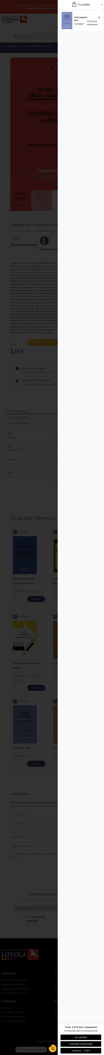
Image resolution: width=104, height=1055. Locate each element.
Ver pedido (81, 1037)
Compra (81, 1050)
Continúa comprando (80, 1043)
